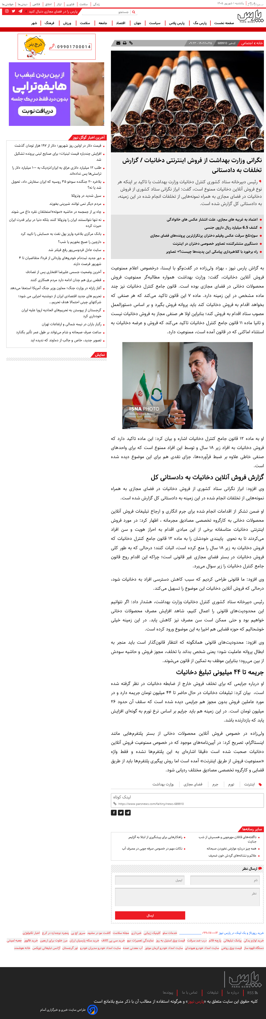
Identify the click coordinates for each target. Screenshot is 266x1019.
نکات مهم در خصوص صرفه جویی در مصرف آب (152, 848)
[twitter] (121, 813)
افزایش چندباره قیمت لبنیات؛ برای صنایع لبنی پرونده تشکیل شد (57, 156)
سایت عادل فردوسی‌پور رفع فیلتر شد (74, 250)
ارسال (150, 915)
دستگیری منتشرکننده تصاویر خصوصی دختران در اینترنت (215, 244)
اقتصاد (121, 23)
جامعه (103, 23)
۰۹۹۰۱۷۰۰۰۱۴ (210, 932)
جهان (137, 23)
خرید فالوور (31, 940)
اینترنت (249, 784)
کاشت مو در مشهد (99, 932)
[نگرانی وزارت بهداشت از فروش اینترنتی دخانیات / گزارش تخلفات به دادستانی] (128, 813)
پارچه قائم (215, 940)
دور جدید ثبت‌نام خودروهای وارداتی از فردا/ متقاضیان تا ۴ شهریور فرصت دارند (60, 261)
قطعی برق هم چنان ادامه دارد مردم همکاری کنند (65, 280)
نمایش (100, 355)
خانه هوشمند (22, 948)
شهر (34, 23)
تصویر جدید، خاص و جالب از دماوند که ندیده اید (66, 340)
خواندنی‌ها (8, 4)
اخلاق (48, 4)
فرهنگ (50, 23)
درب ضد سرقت (197, 940)
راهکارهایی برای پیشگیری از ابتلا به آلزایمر (155, 837)
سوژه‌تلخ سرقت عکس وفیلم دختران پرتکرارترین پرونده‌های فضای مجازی (204, 236)
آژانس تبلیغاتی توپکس (46, 948)
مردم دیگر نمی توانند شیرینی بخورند (75, 204)
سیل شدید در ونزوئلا (86, 196)
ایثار (59, 4)
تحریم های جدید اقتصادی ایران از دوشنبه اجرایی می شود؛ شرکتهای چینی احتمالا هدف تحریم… (59, 299)
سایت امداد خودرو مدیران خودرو (100, 948)
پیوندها (168, 992)
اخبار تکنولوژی (31, 932)
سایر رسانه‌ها (252, 829)
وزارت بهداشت (163, 784)
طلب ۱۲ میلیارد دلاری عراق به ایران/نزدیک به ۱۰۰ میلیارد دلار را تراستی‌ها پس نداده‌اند (56, 170)
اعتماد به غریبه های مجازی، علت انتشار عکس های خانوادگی (212, 219)
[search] (134, 12)
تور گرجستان (70, 948)
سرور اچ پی (78, 932)
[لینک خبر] (130, 43)
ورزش (67, 23)
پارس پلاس (177, 23)
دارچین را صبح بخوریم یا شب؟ (79, 242)
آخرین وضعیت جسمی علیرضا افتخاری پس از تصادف (63, 272)
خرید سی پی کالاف (113, 940)
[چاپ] (124, 43)
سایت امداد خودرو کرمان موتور (164, 948)
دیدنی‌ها (23, 4)
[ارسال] (118, 43)
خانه (259, 43)
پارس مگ (200, 23)
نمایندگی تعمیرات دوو (140, 940)
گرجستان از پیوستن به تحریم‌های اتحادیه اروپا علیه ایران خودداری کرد (61, 313)
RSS (251, 993)
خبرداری (136, 932)
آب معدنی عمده (133, 948)
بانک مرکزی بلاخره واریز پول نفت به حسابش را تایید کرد (61, 234)
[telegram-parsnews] (19, 11)
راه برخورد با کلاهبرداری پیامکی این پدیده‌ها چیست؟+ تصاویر (212, 252)
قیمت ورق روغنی (231, 948)
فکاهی (36, 4)
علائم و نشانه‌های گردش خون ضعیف (232, 855)
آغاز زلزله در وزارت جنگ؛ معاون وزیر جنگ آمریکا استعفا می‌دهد (55, 288)
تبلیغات (212, 992)
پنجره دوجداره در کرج (55, 932)
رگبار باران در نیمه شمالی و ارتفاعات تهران (71, 324)
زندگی (96, 4)
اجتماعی (247, 43)
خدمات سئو (170, 932)
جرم (215, 784)
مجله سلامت (121, 932)
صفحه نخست (224, 23)
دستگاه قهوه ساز (254, 948)
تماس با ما (190, 992)
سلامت (84, 4)
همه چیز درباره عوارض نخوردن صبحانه (231, 848)
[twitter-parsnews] (13, 11)
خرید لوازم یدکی (254, 940)
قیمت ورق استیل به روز (170, 940)
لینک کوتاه (122, 797)
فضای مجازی (193, 784)
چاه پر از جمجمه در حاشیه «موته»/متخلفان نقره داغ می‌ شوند (56, 212)
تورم (231, 784)
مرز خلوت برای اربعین (54, 940)
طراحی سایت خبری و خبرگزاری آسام (63, 1009)
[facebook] (114, 813)
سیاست (155, 23)
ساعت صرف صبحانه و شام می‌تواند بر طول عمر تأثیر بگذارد (58, 332)
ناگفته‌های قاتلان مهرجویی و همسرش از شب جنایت (227, 839)
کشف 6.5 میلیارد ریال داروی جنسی (231, 227)
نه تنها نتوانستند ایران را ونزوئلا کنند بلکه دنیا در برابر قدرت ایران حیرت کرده (55, 223)
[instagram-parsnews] (7, 11)
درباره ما (233, 992)
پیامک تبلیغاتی (232, 940)
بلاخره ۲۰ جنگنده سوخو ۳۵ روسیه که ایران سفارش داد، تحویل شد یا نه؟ (56, 185)
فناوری (70, 4)
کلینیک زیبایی (152, 932)
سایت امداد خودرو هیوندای (202, 948)
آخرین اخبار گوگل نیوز (89, 137)
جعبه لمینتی (14, 940)
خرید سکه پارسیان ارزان (84, 940)
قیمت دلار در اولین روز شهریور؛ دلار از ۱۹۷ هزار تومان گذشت (58, 145)
